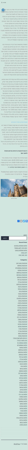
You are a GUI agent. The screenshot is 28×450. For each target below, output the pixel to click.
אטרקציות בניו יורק (22, 317)
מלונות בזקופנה (23, 371)
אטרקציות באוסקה (22, 265)
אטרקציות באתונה (22, 270)
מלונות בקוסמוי (23, 413)
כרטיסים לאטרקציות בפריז (20, 338)
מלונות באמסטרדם (22, 345)
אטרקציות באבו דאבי (21, 263)
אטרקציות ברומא (22, 333)
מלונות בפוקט (23, 403)
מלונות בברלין (23, 359)
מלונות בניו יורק (23, 394)
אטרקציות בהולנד (22, 289)
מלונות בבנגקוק (23, 354)
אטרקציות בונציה (22, 293)
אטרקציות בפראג (22, 326)
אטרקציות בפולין (22, 321)
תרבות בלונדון (23, 424)
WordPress (17, 444)
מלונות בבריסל (23, 357)
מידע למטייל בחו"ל (22, 340)
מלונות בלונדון (23, 380)
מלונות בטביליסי (22, 373)
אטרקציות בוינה (23, 291)
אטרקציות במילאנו (22, 310)
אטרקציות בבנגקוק (22, 277)
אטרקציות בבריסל (22, 279)
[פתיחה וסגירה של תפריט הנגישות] (3, 10)
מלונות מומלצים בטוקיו (21, 250)
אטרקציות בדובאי (22, 286)
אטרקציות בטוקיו (22, 300)
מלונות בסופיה (23, 396)
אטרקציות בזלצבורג (22, 298)
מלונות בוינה (24, 366)
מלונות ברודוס (23, 420)
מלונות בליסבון (23, 382)
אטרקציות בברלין (22, 282)
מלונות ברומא (23, 422)
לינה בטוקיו (24, 252)
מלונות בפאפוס (23, 401)
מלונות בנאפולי (23, 392)
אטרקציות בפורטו (22, 324)
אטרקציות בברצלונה (21, 284)
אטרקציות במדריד (22, 307)
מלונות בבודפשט (22, 350)
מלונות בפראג (23, 408)
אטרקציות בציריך (22, 331)
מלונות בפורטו (23, 406)
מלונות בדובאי (23, 364)
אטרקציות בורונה (22, 296)
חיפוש (25, 235)
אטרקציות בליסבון (22, 305)
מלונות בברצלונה (22, 361)
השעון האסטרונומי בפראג (17, 167)
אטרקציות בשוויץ (22, 335)
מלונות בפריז (23, 410)
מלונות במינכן (23, 389)
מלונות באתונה (23, 347)
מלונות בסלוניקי (23, 399)
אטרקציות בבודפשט (22, 272)
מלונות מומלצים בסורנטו (20, 245)
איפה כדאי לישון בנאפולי (20, 248)
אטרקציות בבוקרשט (22, 275)
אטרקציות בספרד (22, 319)
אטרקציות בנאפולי (22, 314)
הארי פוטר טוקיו (23, 255)
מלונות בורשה (23, 368)
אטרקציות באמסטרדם (21, 268)
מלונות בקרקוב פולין (21, 417)
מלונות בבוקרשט (22, 352)
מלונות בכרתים (23, 378)
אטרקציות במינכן (22, 312)
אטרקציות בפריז (23, 328)
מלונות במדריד (23, 385)
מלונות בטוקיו (23, 375)
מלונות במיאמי (23, 387)
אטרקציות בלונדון (22, 303)
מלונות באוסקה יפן (22, 343)
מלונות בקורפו (23, 415)
